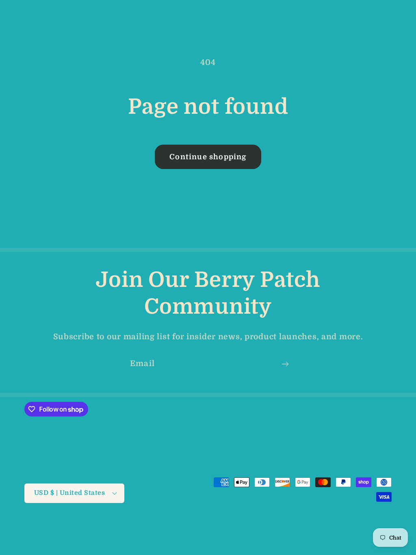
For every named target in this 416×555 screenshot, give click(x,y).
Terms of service (312, 526)
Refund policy (206, 526)
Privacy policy (257, 526)
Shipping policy (369, 526)
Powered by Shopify (146, 526)
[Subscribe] (285, 364)
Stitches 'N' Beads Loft (83, 526)
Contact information (362, 535)
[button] (20, 11)
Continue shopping (207, 157)
